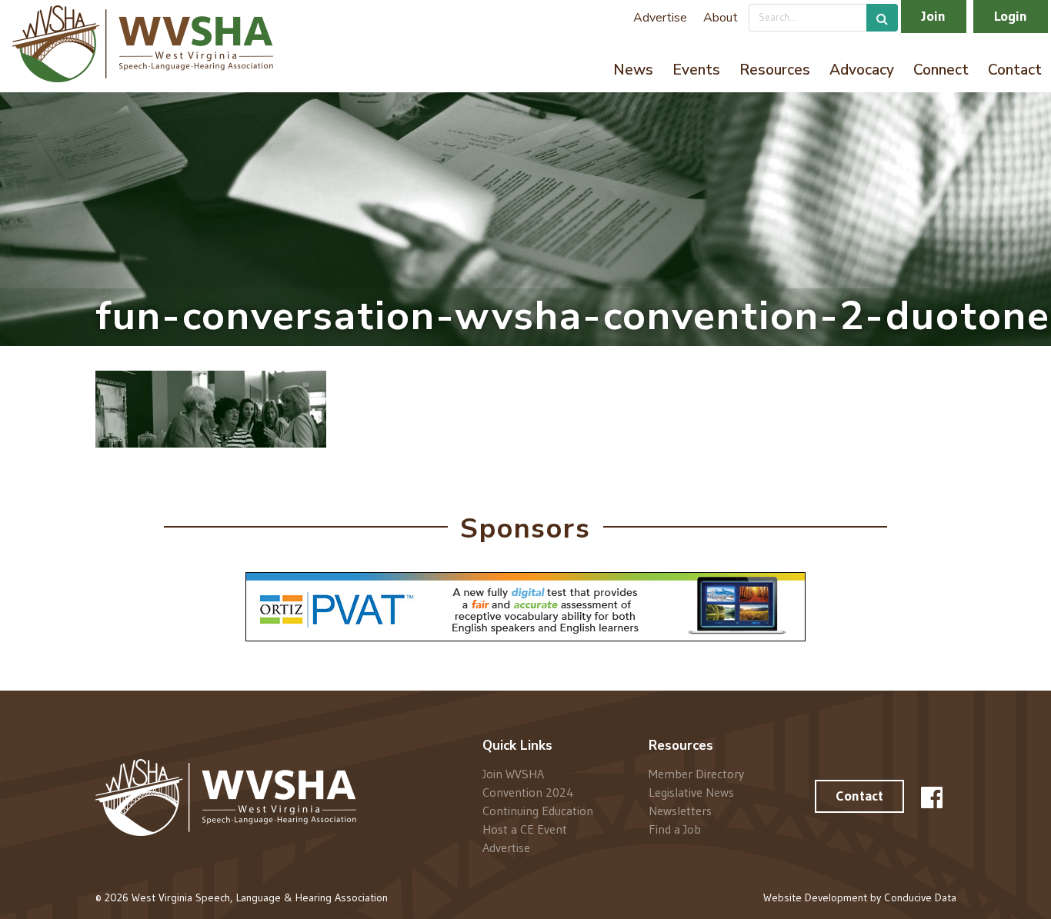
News (633, 70)
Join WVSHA (513, 774)
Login (1010, 16)
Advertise (660, 17)
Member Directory (696, 774)
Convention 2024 (528, 792)
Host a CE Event (524, 829)
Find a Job (675, 828)
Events (696, 70)
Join (934, 16)
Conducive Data (920, 897)
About (720, 17)
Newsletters (680, 810)
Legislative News (691, 792)
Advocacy (861, 70)
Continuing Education (537, 810)
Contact (1015, 70)
